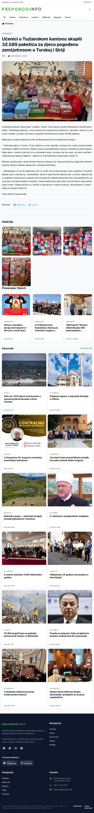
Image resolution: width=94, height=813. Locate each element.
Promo (68, 17)
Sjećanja (5, 794)
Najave (7, 454)
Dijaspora (8, 571)
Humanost (7, 33)
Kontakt (88, 2)
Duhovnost (9, 688)
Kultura (52, 741)
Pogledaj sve (86, 348)
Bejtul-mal (6, 782)
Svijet (7, 393)
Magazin (57, 17)
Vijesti (12, 17)
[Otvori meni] (4, 17)
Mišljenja (46, 17)
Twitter (35, 205)
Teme (4, 790)
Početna (52, 729)
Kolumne (54, 513)
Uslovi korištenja (88, 807)
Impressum (77, 806)
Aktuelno (5, 778)
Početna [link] (9, 23)
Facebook (21, 205)
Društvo (35, 17)
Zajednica (23, 17)
